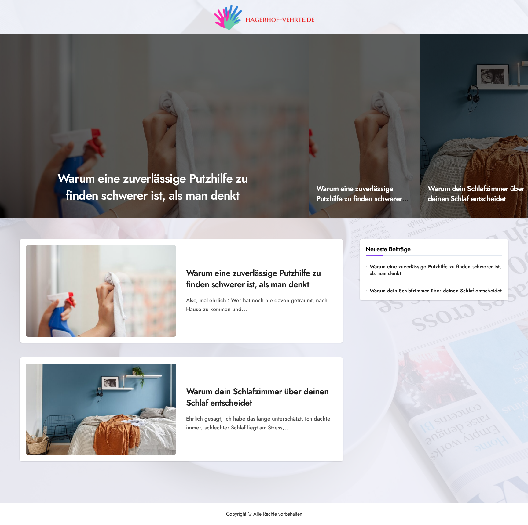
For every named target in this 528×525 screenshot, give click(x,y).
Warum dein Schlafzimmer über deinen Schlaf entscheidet (476, 193)
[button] (298, 127)
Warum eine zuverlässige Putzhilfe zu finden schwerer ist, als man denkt (152, 186)
